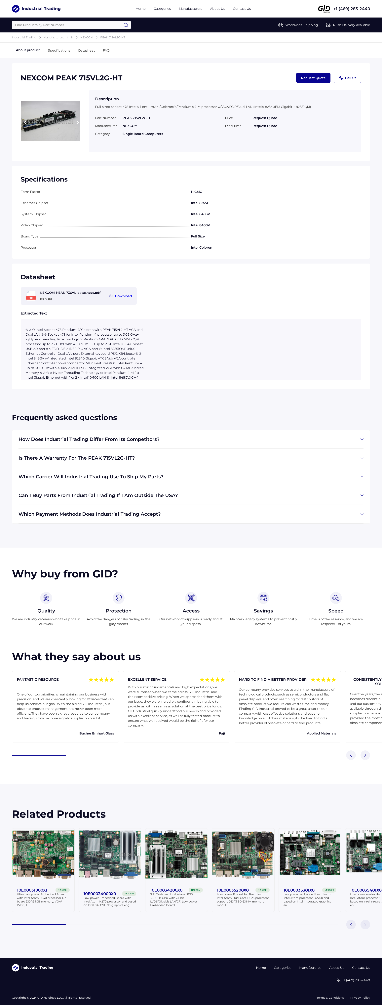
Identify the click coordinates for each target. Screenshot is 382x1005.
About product (28, 50)
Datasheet (86, 50)
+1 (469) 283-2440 (351, 8)
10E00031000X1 (32, 890)
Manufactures (310, 968)
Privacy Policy (360, 997)
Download (123, 296)
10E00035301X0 (299, 890)
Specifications (59, 50)
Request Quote (313, 78)
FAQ (106, 50)
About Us (217, 9)
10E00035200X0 (233, 890)
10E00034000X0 (100, 893)
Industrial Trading (24, 37)
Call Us (350, 78)
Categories (162, 9)
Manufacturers (190, 9)
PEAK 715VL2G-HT (112, 37)
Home (141, 9)
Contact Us (242, 9)
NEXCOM (86, 37)
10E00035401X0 (366, 890)
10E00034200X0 (166, 890)
